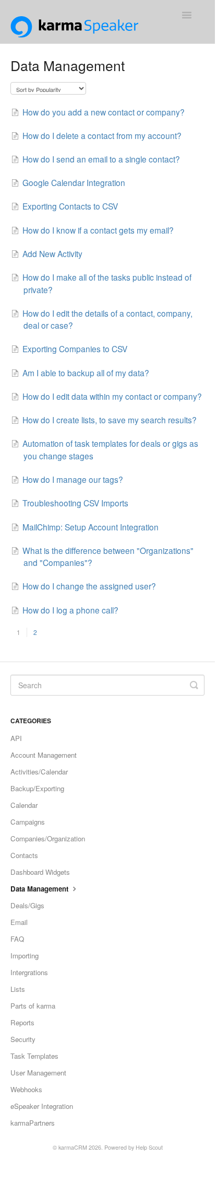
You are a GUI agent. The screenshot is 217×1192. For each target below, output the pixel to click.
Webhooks (26, 1089)
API (16, 738)
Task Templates (34, 1056)
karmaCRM (72, 1147)
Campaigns (27, 822)
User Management (38, 1073)
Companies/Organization (47, 838)
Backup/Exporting (37, 788)
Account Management (43, 755)
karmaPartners (32, 1123)
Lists (17, 989)
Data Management (40, 889)
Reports (22, 1022)
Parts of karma (32, 1006)
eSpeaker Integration (41, 1106)
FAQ (17, 939)
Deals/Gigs (27, 905)
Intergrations (29, 972)
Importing (24, 955)
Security (22, 1039)
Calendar (24, 805)
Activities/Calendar (39, 772)
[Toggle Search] (194, 685)
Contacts (24, 855)
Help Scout (149, 1147)
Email (19, 922)
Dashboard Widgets (40, 872)
